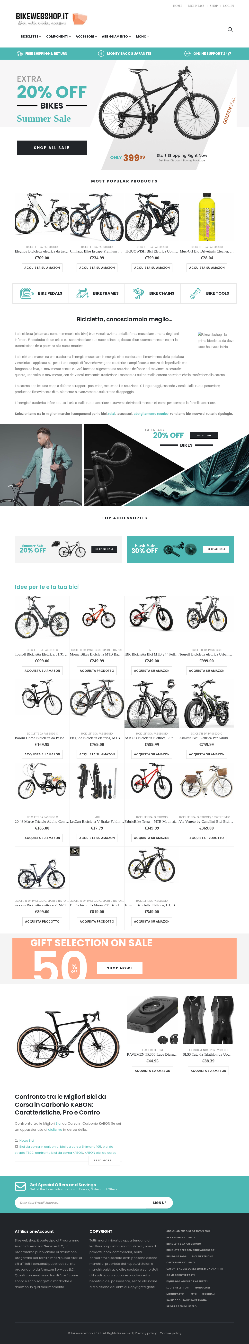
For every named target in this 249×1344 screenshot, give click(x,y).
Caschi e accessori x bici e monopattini (194, 1269)
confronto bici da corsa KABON (59, 1153)
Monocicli (202, 1287)
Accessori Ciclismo (180, 1237)
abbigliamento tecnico (151, 414)
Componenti (57, 36)
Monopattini (175, 1294)
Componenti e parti (180, 1275)
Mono (141, 36)
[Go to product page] (42, 217)
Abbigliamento (115, 36)
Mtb (151, 650)
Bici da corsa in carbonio (39, 1147)
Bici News (196, 6)
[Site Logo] (51, 19)
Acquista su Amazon (42, 268)
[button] (230, 30)
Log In (228, 6)
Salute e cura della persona (186, 1300)
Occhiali (208, 1294)
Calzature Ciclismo (180, 1262)
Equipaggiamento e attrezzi (186, 1281)
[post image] (68, 1041)
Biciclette (29, 36)
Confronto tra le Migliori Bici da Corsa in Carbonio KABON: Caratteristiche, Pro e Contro (60, 1104)
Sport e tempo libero (115, 650)
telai (111, 414)
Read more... (104, 1160)
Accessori (85, 36)
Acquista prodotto (97, 671)
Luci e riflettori (152, 1050)
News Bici (26, 1140)
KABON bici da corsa (100, 1153)
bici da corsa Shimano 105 (80, 1147)
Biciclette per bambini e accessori (190, 1250)
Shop (214, 6)
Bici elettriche (202, 1256)
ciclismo (55, 1129)
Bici (58, 1123)
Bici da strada (176, 1256)
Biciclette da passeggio (42, 247)
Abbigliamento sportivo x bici (208, 1050)
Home (177, 6)
